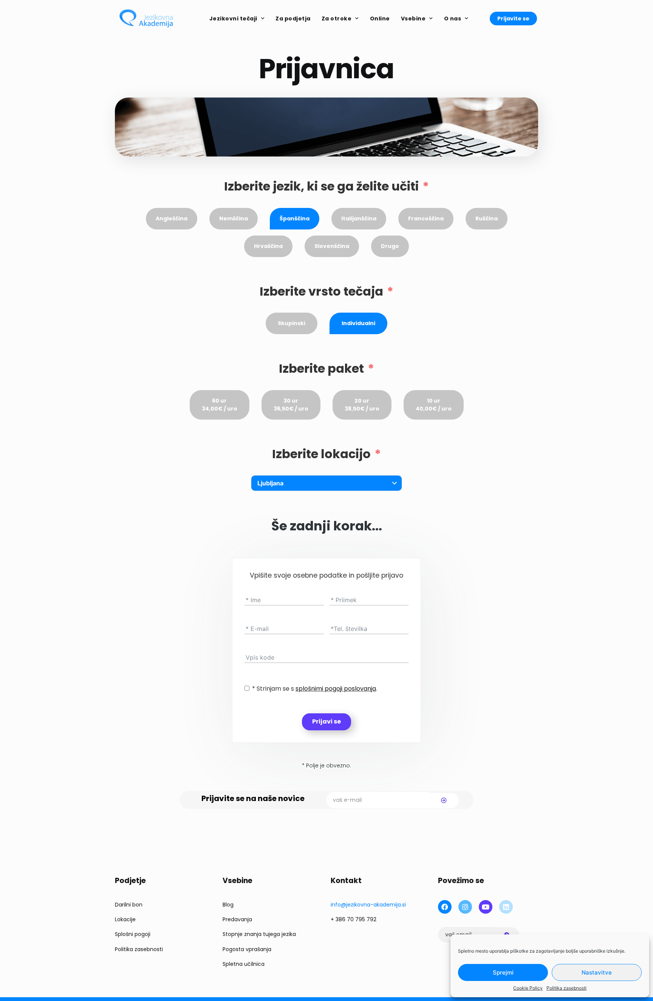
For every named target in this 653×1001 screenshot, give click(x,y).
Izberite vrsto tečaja (321, 291)
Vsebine (413, 18)
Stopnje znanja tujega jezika (259, 934)
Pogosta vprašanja (247, 949)
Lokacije (125, 919)
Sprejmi (503, 972)
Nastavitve (597, 972)
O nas (452, 18)
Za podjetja (293, 18)
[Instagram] (465, 907)
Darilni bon (128, 904)
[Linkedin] (506, 907)
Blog (228, 904)
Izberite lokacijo (321, 454)
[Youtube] (485, 907)
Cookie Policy (528, 988)
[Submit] (444, 800)
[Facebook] (445, 907)
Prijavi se (326, 721)
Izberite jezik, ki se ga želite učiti (321, 186)
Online (380, 18)
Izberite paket (321, 368)
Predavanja (237, 919)
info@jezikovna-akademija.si (368, 904)
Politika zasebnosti (566, 988)
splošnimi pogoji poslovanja (336, 688)
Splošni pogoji (132, 934)
